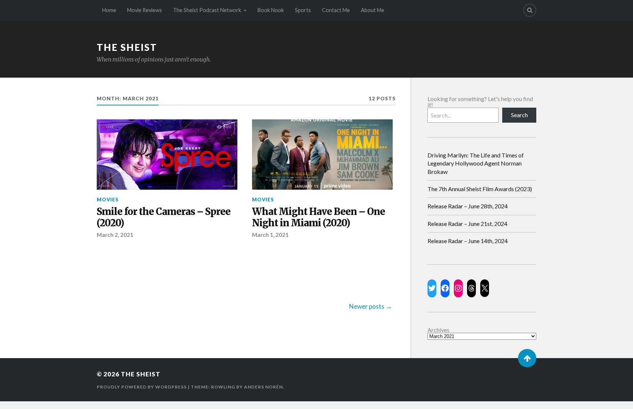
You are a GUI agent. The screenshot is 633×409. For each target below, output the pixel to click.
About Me (372, 10)
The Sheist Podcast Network (207, 10)
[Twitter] (431, 288)
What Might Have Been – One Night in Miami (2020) (318, 217)
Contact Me (336, 10)
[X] (484, 288)
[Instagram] (458, 288)
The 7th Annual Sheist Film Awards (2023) (479, 188)
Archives (438, 330)
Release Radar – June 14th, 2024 (467, 240)
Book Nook (271, 10)
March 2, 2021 (115, 234)
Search (519, 114)
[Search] (529, 10)
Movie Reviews (144, 10)
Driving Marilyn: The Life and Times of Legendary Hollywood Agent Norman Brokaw (475, 163)
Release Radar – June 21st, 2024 (467, 223)
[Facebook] (445, 288)
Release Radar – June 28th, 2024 (467, 205)
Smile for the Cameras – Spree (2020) (163, 217)
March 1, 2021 (270, 234)
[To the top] (527, 358)
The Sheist (127, 47)
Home (109, 10)
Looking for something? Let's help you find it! (480, 101)
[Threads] (471, 288)
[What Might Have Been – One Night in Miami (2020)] (322, 154)
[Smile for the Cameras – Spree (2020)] (167, 154)
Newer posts (366, 306)
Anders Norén (263, 387)
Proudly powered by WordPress (142, 387)
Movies (108, 199)
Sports (303, 10)
